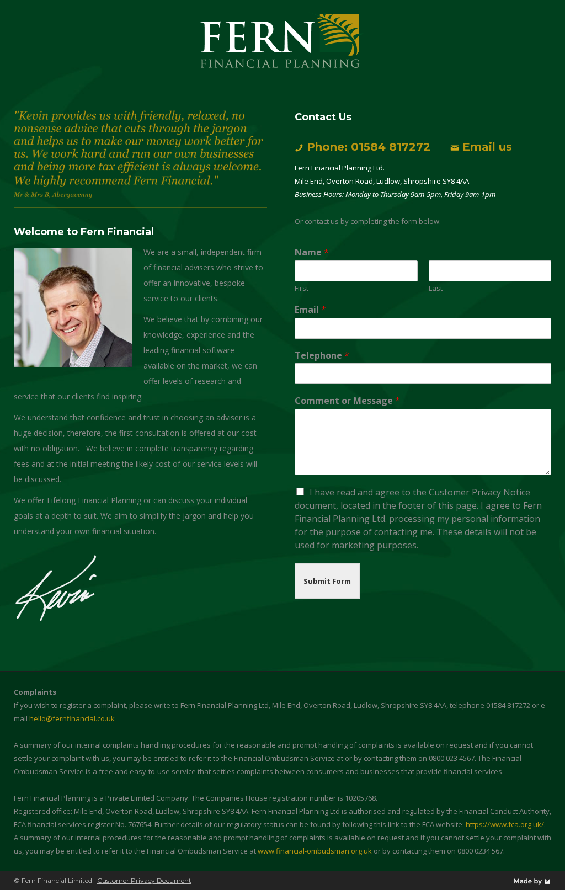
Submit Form (327, 581)
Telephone (322, 355)
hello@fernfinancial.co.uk (72, 718)
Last (436, 288)
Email (310, 310)
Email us (487, 146)
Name (312, 252)
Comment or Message (347, 401)
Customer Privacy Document (144, 880)
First (301, 288)
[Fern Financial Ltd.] (282, 40)
